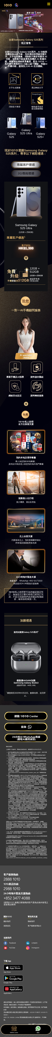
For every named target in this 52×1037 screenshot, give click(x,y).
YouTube (12, 947)
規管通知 (14, 1007)
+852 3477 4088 (17, 897)
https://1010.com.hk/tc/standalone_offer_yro (23, 753)
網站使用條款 (8, 1002)
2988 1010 (12, 888)
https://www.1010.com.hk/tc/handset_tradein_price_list (23, 772)
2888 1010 (12, 879)
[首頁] (11, 5)
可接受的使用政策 (36, 1002)
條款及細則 (13, 1005)
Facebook (12, 943)
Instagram (35, 947)
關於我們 (7, 921)
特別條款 (6, 1007)
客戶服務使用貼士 (34, 926)
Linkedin (34, 943)
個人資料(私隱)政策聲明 (21, 1002)
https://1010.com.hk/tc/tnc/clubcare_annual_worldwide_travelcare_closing (26, 857)
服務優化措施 (22, 1007)
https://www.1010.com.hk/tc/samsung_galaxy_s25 (22, 818)
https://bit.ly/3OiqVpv (14, 811)
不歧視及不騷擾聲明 (24, 1005)
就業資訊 (7, 926)
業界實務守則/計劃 (34, 1007)
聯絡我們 (31, 921)
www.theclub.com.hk (24, 816)
